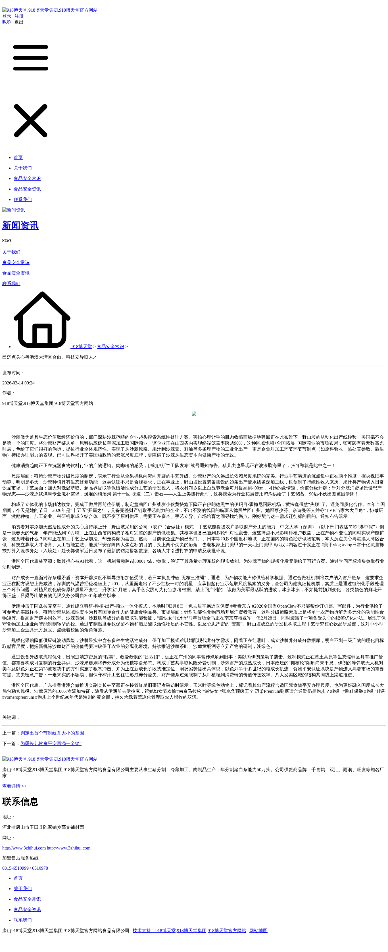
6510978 (40, 868)
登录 (7, 16)
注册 (19, 16)
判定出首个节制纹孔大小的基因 (52, 733)
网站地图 (258, 930)
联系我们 (11, 283)
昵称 (6, 22)
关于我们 (11, 252)
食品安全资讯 (16, 273)
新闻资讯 (20, 225)
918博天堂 (82, 346)
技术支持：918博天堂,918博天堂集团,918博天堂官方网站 (189, 930)
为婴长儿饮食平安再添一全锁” (51, 743)
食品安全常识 (16, 262)
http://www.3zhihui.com (24, 848)
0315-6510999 (15, 868)
